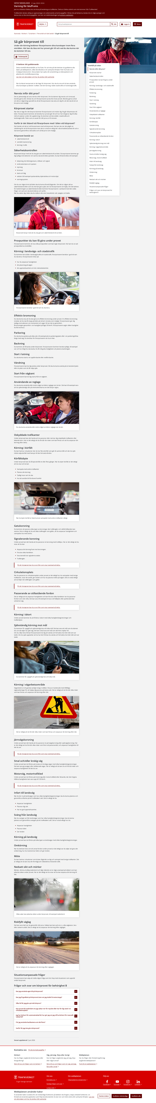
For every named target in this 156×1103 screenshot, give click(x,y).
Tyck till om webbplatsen (87, 1064)
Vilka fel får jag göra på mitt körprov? (28, 1003)
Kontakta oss (51, 1080)
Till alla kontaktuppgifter (36, 1050)
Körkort (24, 34)
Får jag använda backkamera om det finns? (30, 1022)
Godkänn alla (136, 1096)
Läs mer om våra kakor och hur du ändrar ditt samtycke (35, 77)
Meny (139, 24)
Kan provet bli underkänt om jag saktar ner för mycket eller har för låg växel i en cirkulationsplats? (43, 1009)
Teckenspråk (22, 57)
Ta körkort (32, 34)
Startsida (17, 34)
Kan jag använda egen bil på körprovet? (29, 991)
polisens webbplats (66, 15)
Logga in (126, 24)
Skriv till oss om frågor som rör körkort (27, 1064)
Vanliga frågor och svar (54, 1084)
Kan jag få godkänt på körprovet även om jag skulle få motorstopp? (39, 997)
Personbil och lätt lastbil (45, 34)
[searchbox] (83, 24)
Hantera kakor (104, 1096)
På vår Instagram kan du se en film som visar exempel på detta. (39, 565)
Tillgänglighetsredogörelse (77, 1080)
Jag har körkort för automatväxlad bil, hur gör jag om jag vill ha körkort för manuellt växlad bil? (44, 1016)
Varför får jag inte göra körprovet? (27, 1028)
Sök (115, 24)
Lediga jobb (50, 1088)
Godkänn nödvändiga (120, 1096)
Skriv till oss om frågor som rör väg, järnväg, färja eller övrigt (61, 1065)
